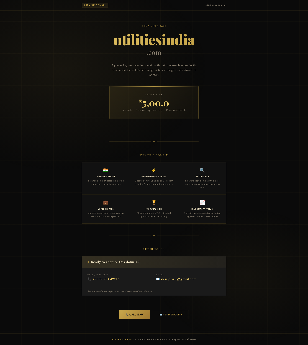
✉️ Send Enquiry (171, 314)
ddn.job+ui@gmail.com (178, 279)
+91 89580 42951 (106, 279)
